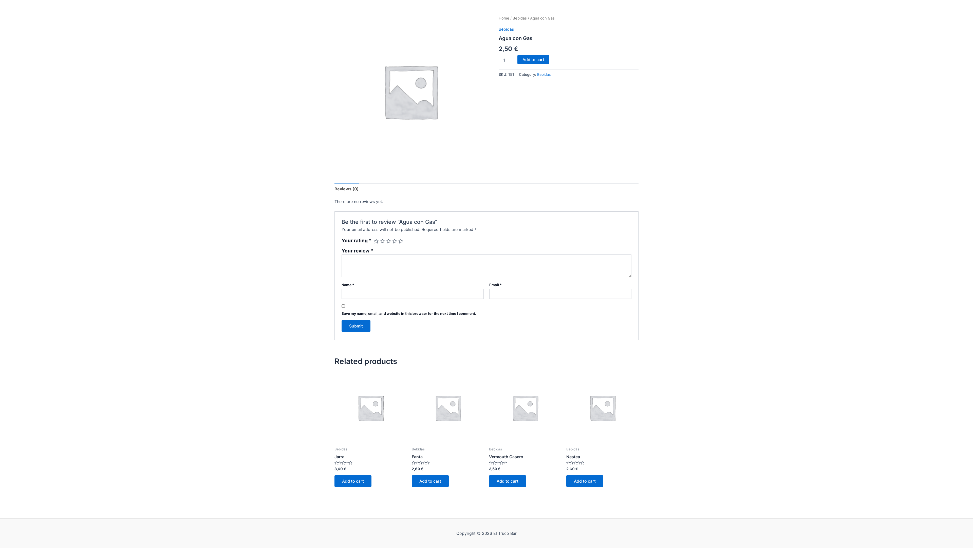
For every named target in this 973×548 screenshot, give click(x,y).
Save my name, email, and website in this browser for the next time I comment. (409, 313)
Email (495, 285)
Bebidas (520, 18)
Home (504, 18)
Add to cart (533, 59)
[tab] (346, 189)
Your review (357, 250)
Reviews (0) (346, 188)
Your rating (356, 240)
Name (348, 285)
